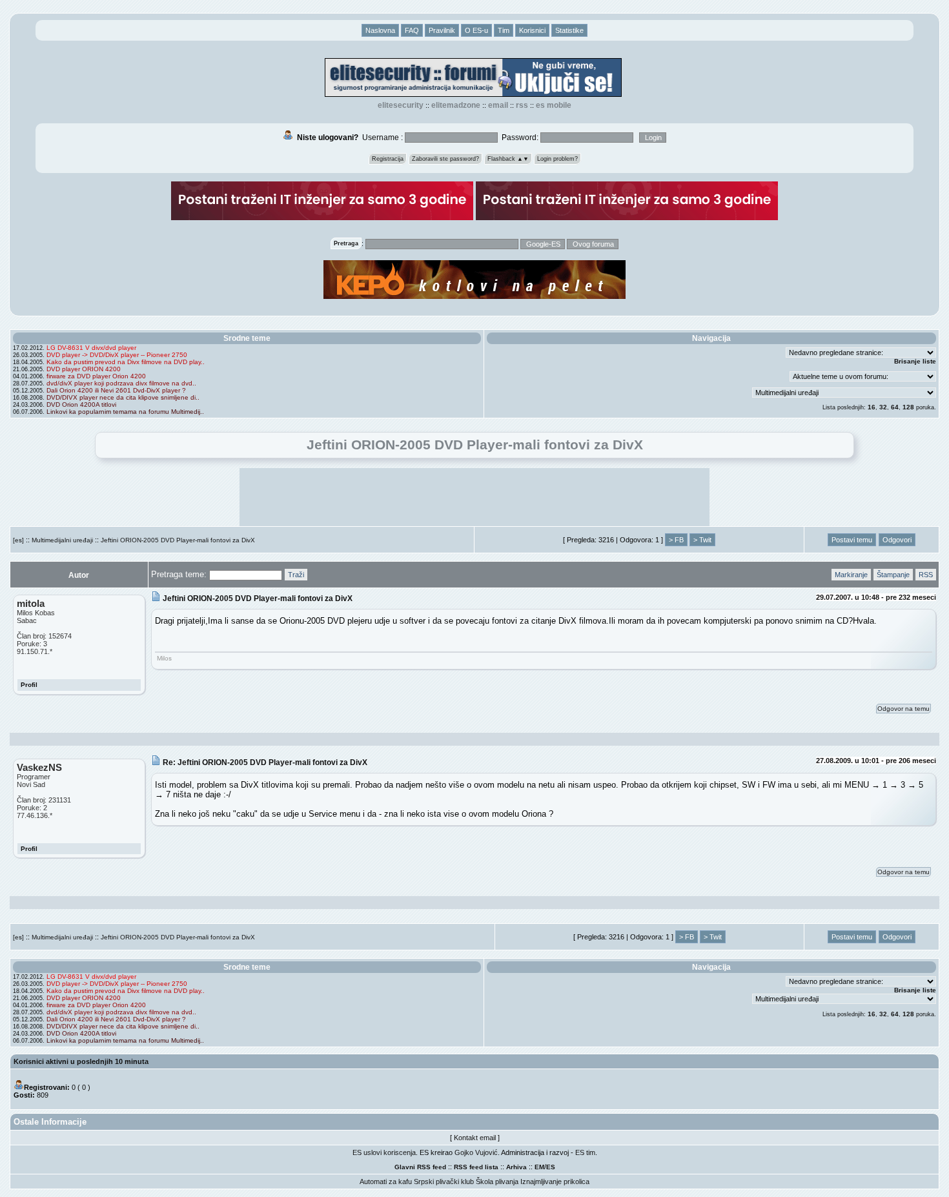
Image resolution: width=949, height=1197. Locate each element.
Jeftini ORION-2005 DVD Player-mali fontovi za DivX (178, 540)
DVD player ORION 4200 (83, 369)
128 (908, 407)
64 (895, 407)
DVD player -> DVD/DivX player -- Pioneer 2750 (116, 354)
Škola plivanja (497, 1181)
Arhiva (516, 1167)
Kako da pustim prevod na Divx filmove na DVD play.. (125, 361)
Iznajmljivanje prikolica (554, 1181)
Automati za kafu (386, 1181)
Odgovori (897, 540)
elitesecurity (400, 105)
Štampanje (893, 574)
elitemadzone (455, 105)
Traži (296, 574)
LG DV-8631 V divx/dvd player (91, 347)
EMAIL (498, 105)
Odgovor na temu (903, 708)
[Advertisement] (474, 497)
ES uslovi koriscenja (384, 1152)
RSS (522, 105)
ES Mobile (553, 105)
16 (871, 407)
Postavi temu (852, 540)
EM (539, 1167)
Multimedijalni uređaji (62, 540)
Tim (503, 30)
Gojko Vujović (476, 1152)
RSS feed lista (476, 1167)
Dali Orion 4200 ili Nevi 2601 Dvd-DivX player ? (116, 390)
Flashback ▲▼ (508, 159)
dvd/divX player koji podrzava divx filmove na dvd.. (121, 383)
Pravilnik (442, 30)
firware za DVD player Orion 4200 (96, 376)
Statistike (569, 30)
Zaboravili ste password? (445, 159)
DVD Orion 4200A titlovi (81, 404)
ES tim (585, 1152)
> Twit (702, 540)
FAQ (412, 30)
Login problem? (557, 159)
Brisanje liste (915, 361)
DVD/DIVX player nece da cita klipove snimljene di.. (122, 397)
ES (550, 1167)
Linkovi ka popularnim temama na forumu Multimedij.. (125, 411)
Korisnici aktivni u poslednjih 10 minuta (81, 1061)
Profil (29, 684)
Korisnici (532, 30)
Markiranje (851, 574)
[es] (18, 540)
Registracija (387, 159)
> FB (676, 540)
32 (883, 407)
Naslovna (380, 30)
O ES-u (476, 30)
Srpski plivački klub (444, 1181)
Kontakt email (475, 1137)
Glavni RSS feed (420, 1167)
